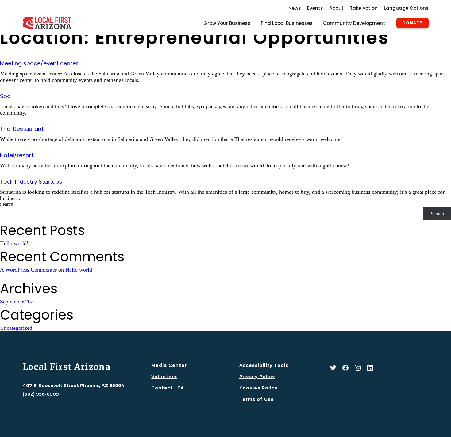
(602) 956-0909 (41, 394)
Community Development (354, 23)
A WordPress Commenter (28, 270)
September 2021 (18, 301)
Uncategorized (16, 328)
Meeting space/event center (39, 63)
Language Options (406, 8)
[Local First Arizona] (47, 23)
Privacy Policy (257, 376)
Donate (412, 23)
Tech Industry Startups (31, 181)
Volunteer (164, 376)
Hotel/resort (16, 155)
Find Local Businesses (287, 23)
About (336, 8)
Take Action (364, 8)
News (294, 8)
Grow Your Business (226, 23)
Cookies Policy (258, 388)
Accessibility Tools (264, 365)
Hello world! (14, 243)
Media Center (169, 365)
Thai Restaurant (22, 129)
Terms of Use (256, 399)
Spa (5, 96)
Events (315, 8)
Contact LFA (167, 388)
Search (6, 204)
